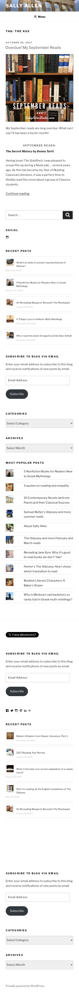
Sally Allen (24, 5)
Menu (41, 16)
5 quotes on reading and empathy (46, 485)
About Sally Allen (35, 526)
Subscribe (17, 394)
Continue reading (17, 193)
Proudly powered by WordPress (25, 985)
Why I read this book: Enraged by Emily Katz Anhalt (44, 335)
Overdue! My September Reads (33, 47)
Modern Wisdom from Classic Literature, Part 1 (42, 736)
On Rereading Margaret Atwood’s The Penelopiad (43, 302)
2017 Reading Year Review (30, 752)
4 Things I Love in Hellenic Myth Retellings (39, 319)
